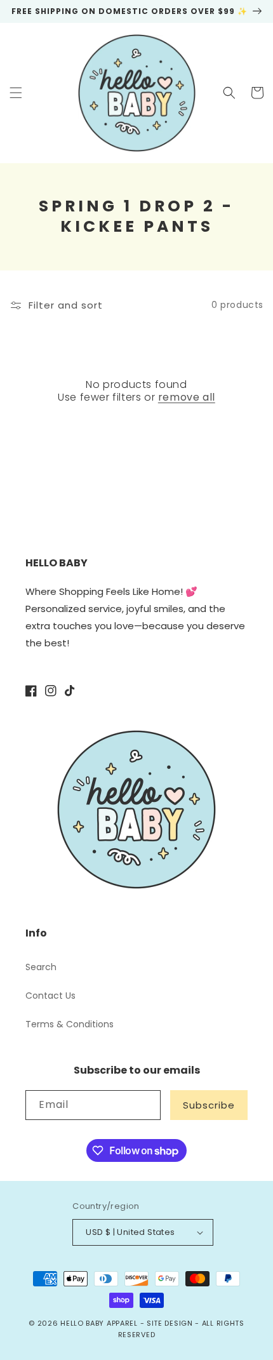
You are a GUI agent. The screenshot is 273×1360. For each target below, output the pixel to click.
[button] (16, 93)
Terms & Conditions (69, 1024)
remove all (186, 397)
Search (41, 967)
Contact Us (50, 995)
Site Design (170, 1323)
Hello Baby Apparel (99, 1323)
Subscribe (209, 1105)
